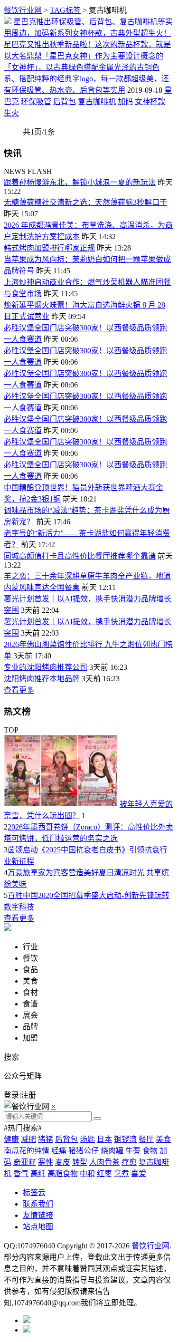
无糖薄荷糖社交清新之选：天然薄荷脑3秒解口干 (85, 202)
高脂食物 (62, 1173)
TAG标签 (65, 10)
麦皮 (62, 1162)
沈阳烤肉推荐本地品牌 (42, 679)
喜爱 (138, 1173)
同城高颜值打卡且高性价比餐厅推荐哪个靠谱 (80, 556)
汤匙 (87, 1139)
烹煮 (121, 1173)
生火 (11, 113)
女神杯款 (150, 101)
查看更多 (19, 690)
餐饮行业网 (23, 10)
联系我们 (38, 1204)
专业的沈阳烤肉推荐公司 (45, 667)
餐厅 (146, 1139)
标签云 (34, 1192)
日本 (104, 1139)
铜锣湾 (125, 1139)
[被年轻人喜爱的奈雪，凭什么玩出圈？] (61, 804)
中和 (87, 1173)
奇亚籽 (24, 1162)
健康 (11, 1139)
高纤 (38, 1173)
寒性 (45, 1162)
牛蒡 (133, 1151)
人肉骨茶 (104, 1162)
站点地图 (38, 1227)
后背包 (64, 101)
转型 (79, 1162)
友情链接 (38, 1215)
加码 (125, 101)
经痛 (58, 1151)
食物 (150, 1151)
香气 (20, 1173)
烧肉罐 (112, 1151)
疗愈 (129, 1162)
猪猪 (45, 1139)
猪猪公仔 (83, 1151)
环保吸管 (36, 101)
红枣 (104, 1173)
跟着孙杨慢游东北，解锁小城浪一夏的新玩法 (80, 182)
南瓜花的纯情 (26, 1151)
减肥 (28, 1139)
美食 (163, 1139)
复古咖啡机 (97, 101)
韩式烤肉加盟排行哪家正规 (49, 248)
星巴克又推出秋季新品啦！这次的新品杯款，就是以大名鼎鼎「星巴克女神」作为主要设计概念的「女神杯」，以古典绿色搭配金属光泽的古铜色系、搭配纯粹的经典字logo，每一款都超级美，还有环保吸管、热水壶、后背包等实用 (87, 67)
